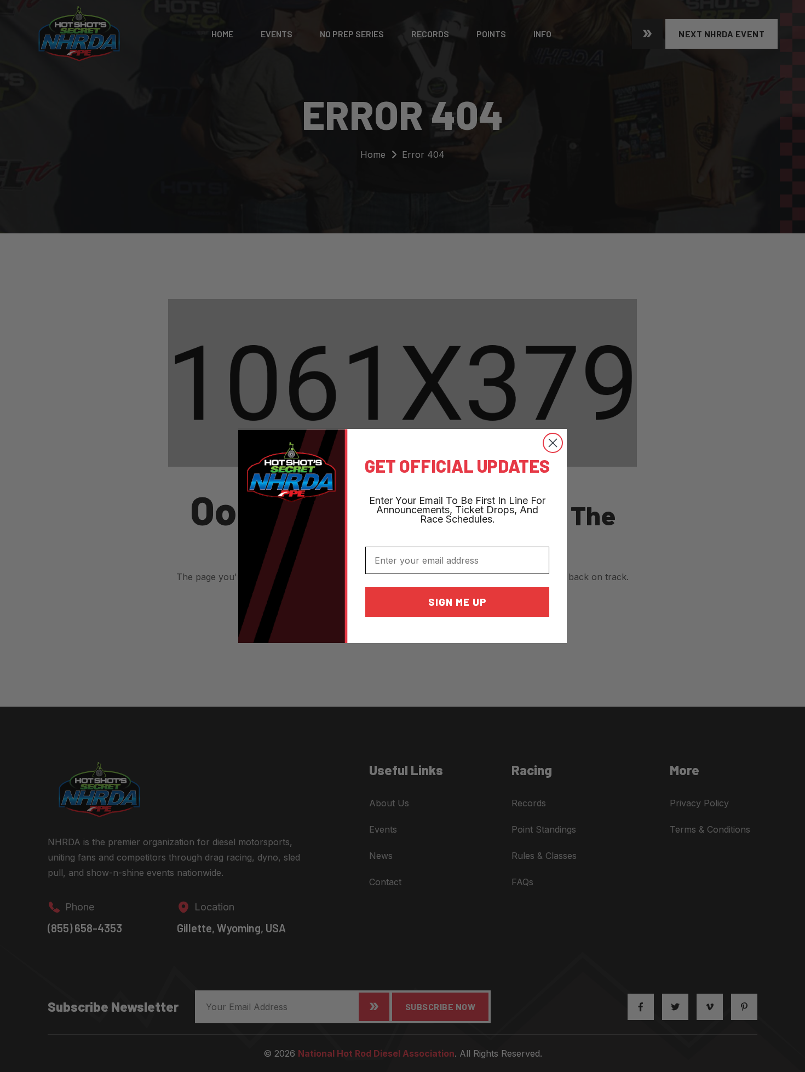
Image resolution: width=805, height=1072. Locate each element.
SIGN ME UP (457, 602)
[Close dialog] (552, 442)
